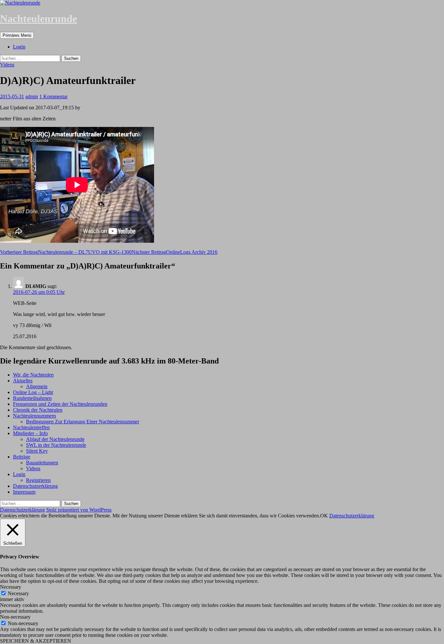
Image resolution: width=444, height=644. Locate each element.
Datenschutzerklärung (35, 486)
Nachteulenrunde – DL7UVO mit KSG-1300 (66, 252)
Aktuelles (23, 380)
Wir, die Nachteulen (33, 374)
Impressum (24, 492)
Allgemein (36, 386)
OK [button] (324, 515)
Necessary (18, 593)
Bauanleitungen (42, 462)
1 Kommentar (53, 96)
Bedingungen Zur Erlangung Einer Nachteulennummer (82, 421)
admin (31, 96)
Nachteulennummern (34, 415)
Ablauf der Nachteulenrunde (55, 439)
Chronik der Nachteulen (37, 410)
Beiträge (21, 456)
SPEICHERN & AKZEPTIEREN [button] (35, 641)
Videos (7, 64)
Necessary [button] (10, 587)
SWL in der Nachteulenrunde (56, 445)
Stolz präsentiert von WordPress (78, 510)
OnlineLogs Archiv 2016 (174, 252)
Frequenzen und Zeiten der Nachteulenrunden (60, 404)
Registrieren (38, 480)
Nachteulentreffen (31, 427)
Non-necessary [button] (15, 617)
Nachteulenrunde (38, 18)
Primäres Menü (17, 35)
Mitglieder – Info (30, 433)
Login (19, 46)
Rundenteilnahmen (32, 398)
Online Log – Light (33, 392)
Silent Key (37, 451)
